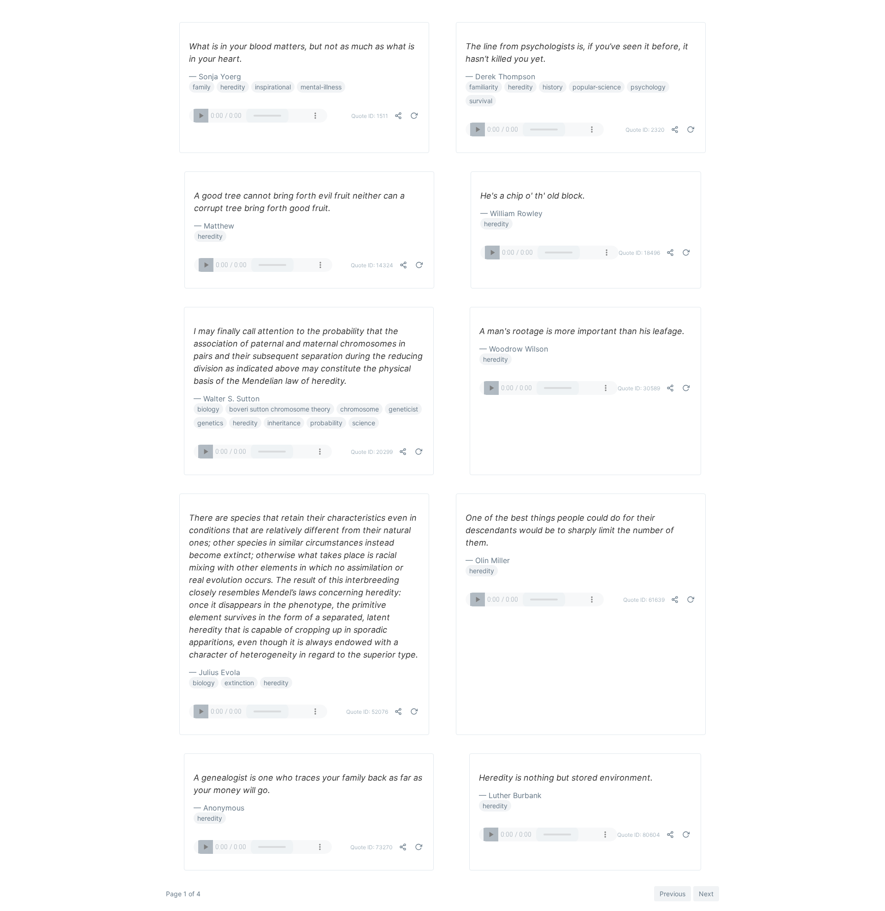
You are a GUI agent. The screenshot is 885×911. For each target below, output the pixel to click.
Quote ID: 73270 (371, 847)
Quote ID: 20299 (372, 451)
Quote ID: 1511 (369, 115)
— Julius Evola (214, 672)
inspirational (273, 87)
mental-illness (321, 87)
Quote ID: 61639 (644, 599)
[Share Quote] (398, 115)
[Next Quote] (413, 115)
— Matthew (214, 225)
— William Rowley (511, 213)
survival (480, 101)
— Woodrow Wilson (513, 348)
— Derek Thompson (500, 76)
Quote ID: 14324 (372, 265)
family (202, 87)
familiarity (483, 87)
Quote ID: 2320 (645, 129)
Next (706, 894)
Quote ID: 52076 (367, 711)
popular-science (596, 87)
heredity (232, 87)
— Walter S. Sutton (227, 398)
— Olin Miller (488, 560)
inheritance (284, 423)
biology (208, 409)
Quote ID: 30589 (639, 388)
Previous (672, 894)
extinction (239, 683)
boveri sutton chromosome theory (279, 409)
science (363, 423)
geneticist (403, 409)
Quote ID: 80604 (638, 834)
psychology (648, 87)
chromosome (359, 409)
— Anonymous (219, 807)
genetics (210, 423)
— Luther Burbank (510, 795)
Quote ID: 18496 (639, 252)
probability (326, 423)
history (553, 87)
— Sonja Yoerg (215, 76)
